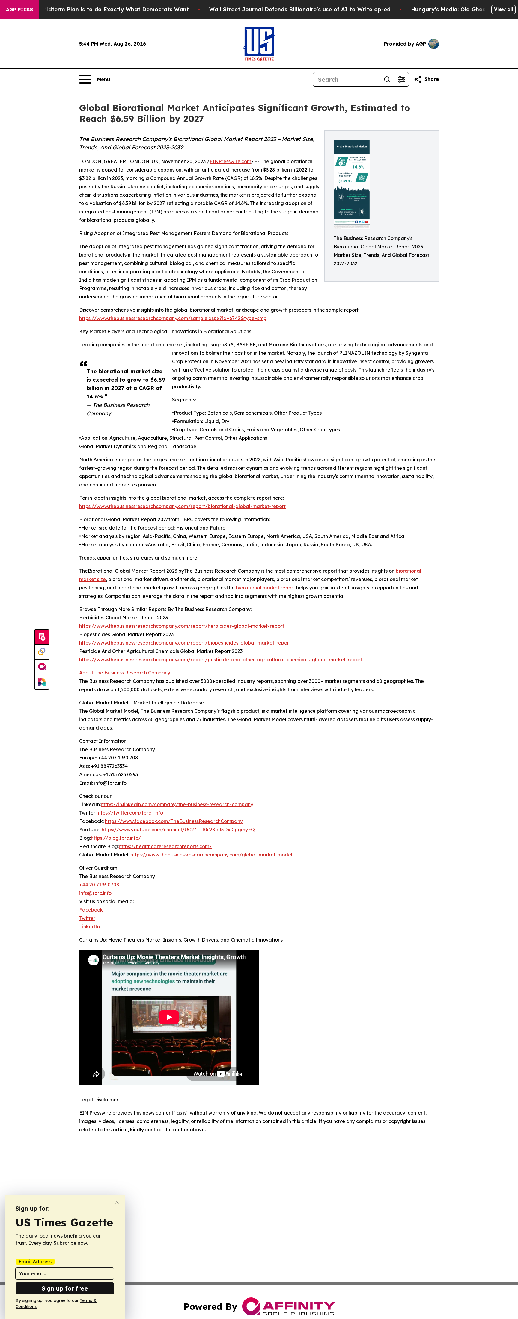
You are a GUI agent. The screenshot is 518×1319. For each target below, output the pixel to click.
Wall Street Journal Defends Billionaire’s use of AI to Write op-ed (300, 9)
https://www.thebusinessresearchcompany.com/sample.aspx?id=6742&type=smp (172, 318)
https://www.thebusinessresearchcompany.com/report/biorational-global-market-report (182, 506)
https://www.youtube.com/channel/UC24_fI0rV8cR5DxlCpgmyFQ (178, 830)
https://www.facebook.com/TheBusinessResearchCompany (174, 821)
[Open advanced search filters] (401, 79)
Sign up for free (65, 1288)
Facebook (91, 910)
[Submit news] (42, 637)
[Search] (387, 79)
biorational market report (265, 588)
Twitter (87, 918)
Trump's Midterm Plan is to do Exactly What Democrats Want (104, 9)
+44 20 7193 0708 (99, 885)
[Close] (117, 1202)
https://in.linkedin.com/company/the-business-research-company (177, 804)
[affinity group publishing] (42, 667)
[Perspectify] (42, 652)
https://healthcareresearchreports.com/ (165, 846)
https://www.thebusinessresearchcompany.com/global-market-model (211, 855)
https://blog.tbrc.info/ (116, 838)
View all (503, 9)
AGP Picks (19, 10)
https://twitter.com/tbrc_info (129, 813)
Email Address (35, 1262)
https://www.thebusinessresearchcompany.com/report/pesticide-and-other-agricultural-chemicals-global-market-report (220, 659)
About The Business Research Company (124, 673)
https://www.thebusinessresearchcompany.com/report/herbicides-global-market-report (181, 626)
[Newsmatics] (42, 681)
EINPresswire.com (230, 161)
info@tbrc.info (95, 893)
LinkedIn (89, 927)
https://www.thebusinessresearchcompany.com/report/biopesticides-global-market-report (185, 643)
